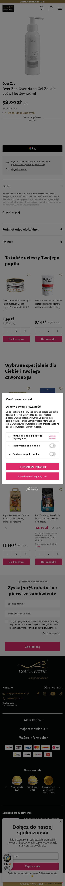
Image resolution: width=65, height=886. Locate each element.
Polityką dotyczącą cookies (29, 414)
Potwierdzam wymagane (32, 476)
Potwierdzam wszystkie (32, 466)
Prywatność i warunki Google (27, 426)
